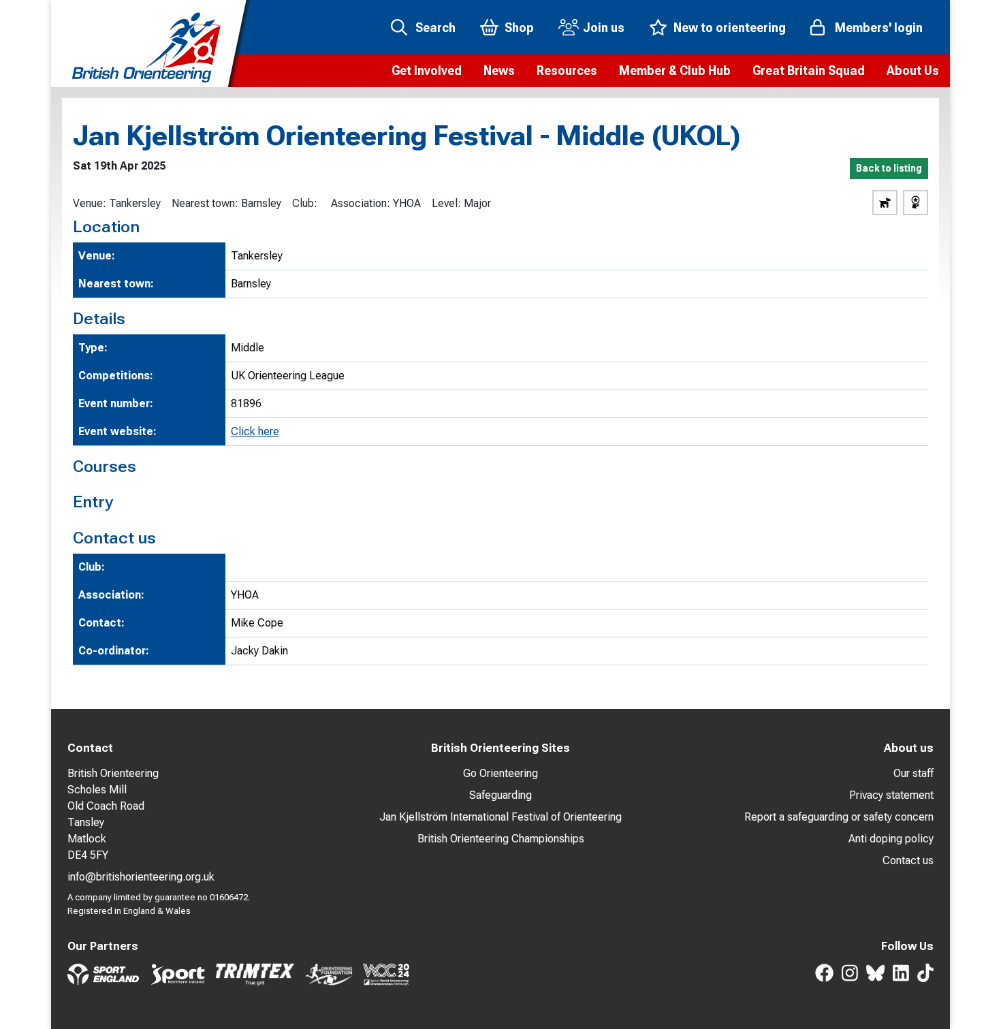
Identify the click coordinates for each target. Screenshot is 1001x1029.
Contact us (908, 860)
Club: (304, 203)
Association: (360, 203)
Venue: (89, 203)
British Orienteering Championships (500, 838)
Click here (255, 431)
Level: (446, 203)
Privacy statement (891, 795)
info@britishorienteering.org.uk (140, 876)
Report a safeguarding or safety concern (839, 816)
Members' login (879, 27)
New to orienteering (729, 27)
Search (435, 27)
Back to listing (889, 168)
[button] (427, 70)
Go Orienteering (500, 773)
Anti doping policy (891, 838)
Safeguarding (500, 795)
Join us (603, 27)
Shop (519, 27)
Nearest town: (205, 203)
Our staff (913, 773)
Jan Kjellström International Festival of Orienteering (500, 816)
